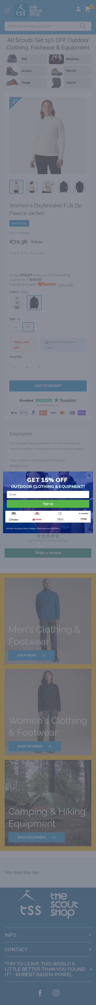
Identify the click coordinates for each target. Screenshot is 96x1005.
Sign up (48, 504)
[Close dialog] (89, 475)
